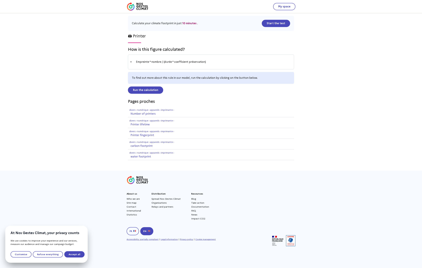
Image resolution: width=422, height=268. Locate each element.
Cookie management (205, 239)
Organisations (159, 202)
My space (284, 6)
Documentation (200, 206)
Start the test (276, 23)
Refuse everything (48, 254)
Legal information (169, 239)
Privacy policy (186, 239)
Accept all (74, 254)
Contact (131, 206)
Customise (21, 254)
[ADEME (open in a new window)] (290, 240)
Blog (193, 198)
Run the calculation (145, 90)
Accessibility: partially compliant (143, 239)
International (134, 210)
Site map (131, 202)
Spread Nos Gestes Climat (166, 198)
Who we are (133, 198)
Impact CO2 (198, 218)
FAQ (193, 210)
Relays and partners (162, 206)
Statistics (132, 214)
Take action (197, 202)
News (194, 214)
